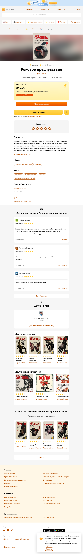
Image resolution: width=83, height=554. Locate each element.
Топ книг (63, 22)
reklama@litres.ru (9, 547)
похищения (18, 175)
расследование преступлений (25, 178)
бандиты (42, 175)
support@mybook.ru (22, 539)
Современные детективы (23, 164)
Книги (7, 22)
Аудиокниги (19, 22)
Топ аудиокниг (75, 22)
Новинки (51, 22)
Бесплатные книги (35, 22)
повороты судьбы (31, 175)
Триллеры (37, 164)
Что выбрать (28, 9)
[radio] (33, 128)
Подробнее (48, 546)
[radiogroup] (41, 129)
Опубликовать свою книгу (22, 201)
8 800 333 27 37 (8, 539)
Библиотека (45, 9)
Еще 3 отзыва (41, 296)
